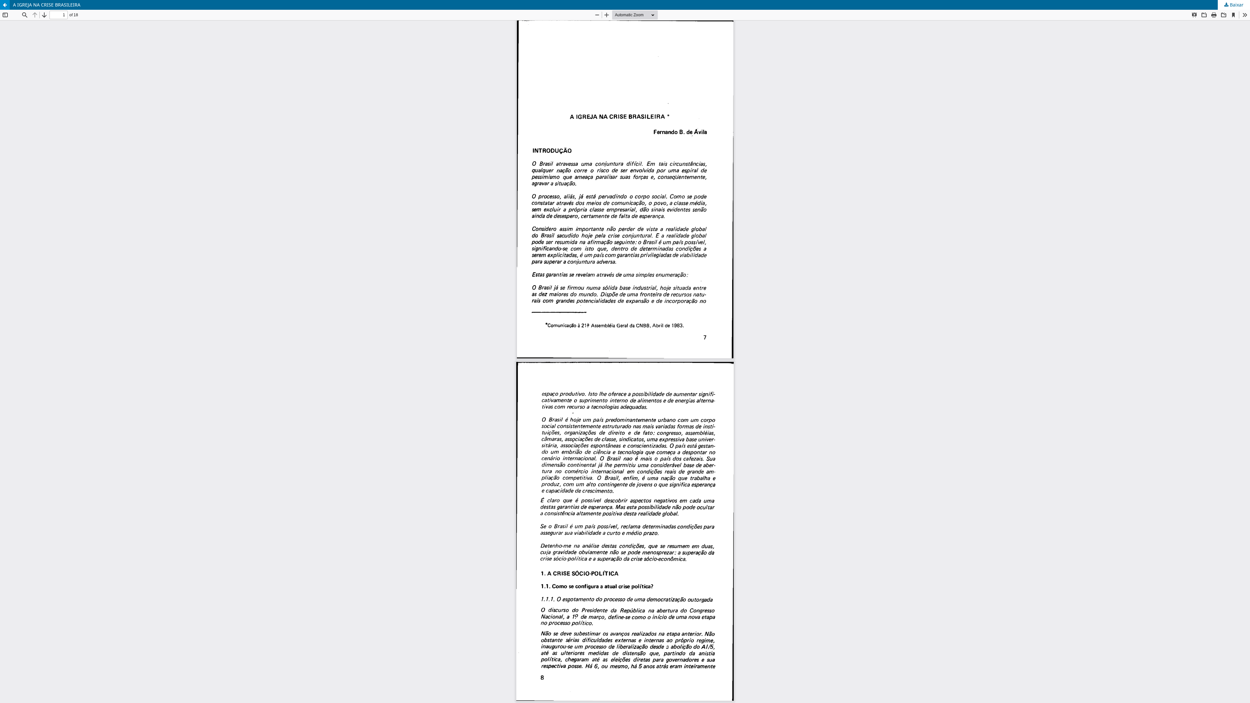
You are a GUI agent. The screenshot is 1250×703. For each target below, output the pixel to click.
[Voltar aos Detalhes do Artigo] (5, 5)
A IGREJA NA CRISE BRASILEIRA (46, 5)
